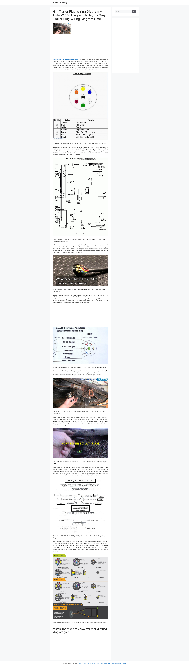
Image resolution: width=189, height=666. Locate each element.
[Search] (134, 11)
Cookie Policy (87, 663)
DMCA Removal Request (114, 663)
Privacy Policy (95, 663)
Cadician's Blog (60, 2)
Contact (124, 663)
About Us (80, 663)
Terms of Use (103, 663)
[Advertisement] (80, 47)
